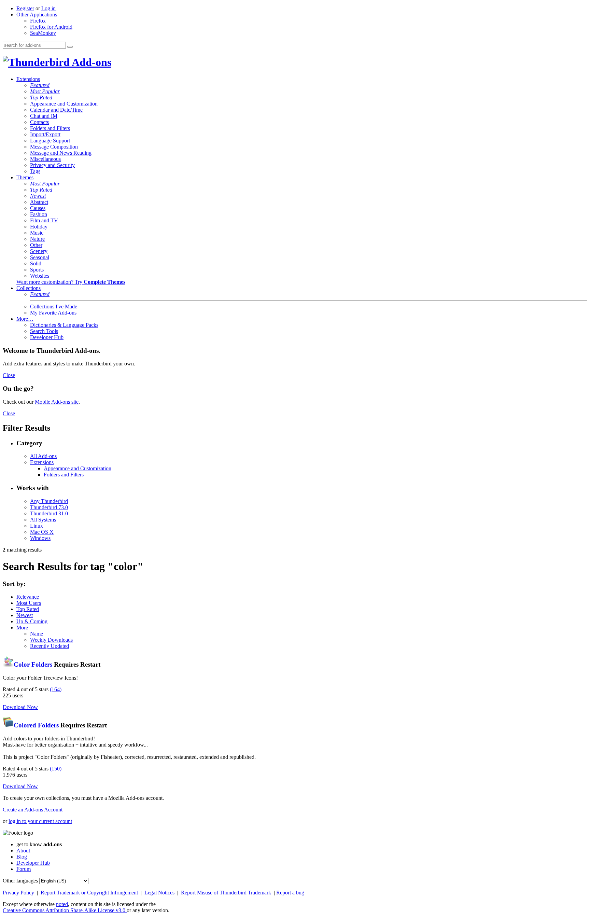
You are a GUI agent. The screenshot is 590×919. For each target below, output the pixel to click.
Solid (35, 263)
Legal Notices (160, 892)
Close (9, 375)
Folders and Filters (50, 128)
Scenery (38, 251)
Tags (35, 171)
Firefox (38, 21)
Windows (40, 538)
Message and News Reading (61, 153)
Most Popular (45, 91)
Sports (37, 270)
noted (62, 904)
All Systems (43, 520)
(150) (55, 768)
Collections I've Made (53, 306)
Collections (28, 288)
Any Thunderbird (49, 501)
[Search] (70, 47)
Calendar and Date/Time (56, 110)
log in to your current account (40, 821)
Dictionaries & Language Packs (64, 325)
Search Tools (44, 331)
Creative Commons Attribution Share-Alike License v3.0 (65, 910)
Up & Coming (31, 621)
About (23, 850)
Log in (48, 8)
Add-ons (90, 62)
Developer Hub (47, 337)
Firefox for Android (51, 27)
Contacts (39, 122)
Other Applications (36, 14)
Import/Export (45, 134)
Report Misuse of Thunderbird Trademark (226, 892)
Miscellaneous (45, 159)
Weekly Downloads (51, 640)
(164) (55, 689)
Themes (24, 177)
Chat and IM (43, 116)
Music (36, 233)
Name (36, 634)
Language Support (50, 140)
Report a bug (290, 892)
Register (25, 8)
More (22, 627)
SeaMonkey (43, 33)
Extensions (28, 79)
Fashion (38, 214)
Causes (37, 208)
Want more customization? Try (70, 282)
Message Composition (54, 147)
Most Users (28, 603)
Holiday (38, 226)
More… (24, 319)
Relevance (27, 597)
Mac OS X (42, 532)
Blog (21, 857)
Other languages (20, 880)
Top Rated (41, 97)
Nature (37, 239)
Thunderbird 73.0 (49, 507)
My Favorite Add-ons (53, 313)
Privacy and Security (52, 165)
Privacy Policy (19, 892)
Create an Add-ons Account (32, 809)
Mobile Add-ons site (57, 402)
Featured (40, 85)
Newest (38, 196)
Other (36, 245)
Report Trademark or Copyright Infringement (90, 892)
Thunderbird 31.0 (49, 513)
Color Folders (33, 664)
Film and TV (44, 220)
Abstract (39, 202)
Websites (39, 276)
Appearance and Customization (64, 104)
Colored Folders (36, 725)
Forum (23, 869)
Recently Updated (49, 646)
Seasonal (39, 257)
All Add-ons (43, 456)
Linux (36, 526)
